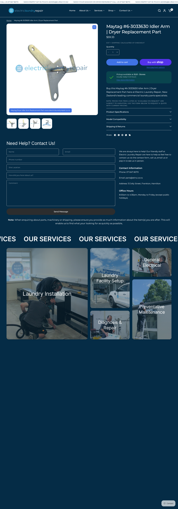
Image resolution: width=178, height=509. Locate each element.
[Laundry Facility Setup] (110, 278)
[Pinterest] (122, 135)
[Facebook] (115, 135)
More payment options (156, 67)
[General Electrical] (152, 262)
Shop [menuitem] (110, 10)
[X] (118, 135)
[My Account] (164, 10)
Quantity (110, 47)
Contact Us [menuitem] (124, 10)
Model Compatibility (116, 119)
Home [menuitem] (72, 10)
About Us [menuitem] (83, 10)
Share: (109, 135)
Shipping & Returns (115, 126)
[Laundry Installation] (47, 293)
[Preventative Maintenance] (152, 309)
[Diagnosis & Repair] (110, 325)
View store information (125, 80)
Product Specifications (117, 112)
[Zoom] (94, 27)
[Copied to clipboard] (129, 135)
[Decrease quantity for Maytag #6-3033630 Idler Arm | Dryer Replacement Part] (108, 52)
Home (9, 20)
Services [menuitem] (98, 10)
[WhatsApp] (126, 135)
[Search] (159, 10)
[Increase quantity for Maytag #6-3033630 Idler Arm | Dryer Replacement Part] (117, 52)
